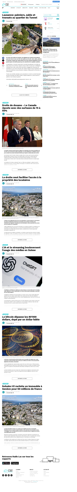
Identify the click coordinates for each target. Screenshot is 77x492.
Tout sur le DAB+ (42, 7)
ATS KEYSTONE (9, 21)
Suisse (45, 473)
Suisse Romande (46, 472)
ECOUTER (24, 4)
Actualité (18, 7)
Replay (38, 4)
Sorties (36, 7)
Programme (31, 4)
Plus (49, 7)
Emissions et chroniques (20, 472)
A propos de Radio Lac (20, 474)
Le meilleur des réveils (34, 471)
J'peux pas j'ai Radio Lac (34, 473)
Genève (45, 471)
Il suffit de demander (33, 472)
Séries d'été (24, 7)
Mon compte (56, 1)
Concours (31, 7)
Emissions (13, 7)
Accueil (17, 471)
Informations (32, 474)
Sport (45, 474)
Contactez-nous (35, 481)
